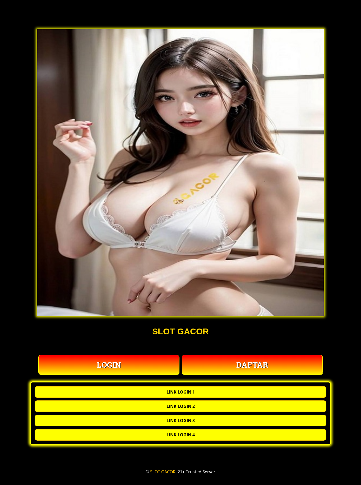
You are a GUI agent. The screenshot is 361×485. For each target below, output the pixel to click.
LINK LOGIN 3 (180, 420)
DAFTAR (252, 364)
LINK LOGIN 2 (180, 406)
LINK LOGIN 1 (180, 392)
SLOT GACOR (162, 472)
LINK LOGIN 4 (180, 435)
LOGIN (109, 364)
